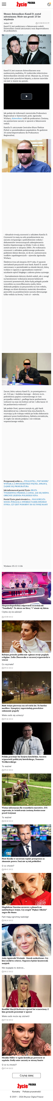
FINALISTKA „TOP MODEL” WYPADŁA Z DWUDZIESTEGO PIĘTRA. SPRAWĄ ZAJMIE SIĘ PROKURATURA (26, 484)
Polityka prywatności (32, 1092)
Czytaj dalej (26, 1075)
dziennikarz (17, 118)
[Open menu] (4, 4)
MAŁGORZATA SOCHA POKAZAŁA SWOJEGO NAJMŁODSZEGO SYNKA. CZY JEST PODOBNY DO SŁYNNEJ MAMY (26, 502)
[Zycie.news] (25, 4)
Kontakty (16, 1092)
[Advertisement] (26, 204)
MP (11, 23)
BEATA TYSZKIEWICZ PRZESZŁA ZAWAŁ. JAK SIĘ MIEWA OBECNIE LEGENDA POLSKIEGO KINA (26, 493)
